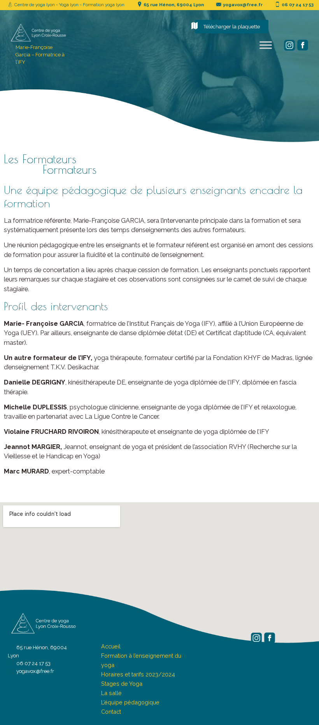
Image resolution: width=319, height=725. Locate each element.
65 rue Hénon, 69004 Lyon (174, 4)
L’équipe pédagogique (130, 702)
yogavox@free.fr (243, 4)
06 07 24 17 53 (298, 4)
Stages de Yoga (121, 683)
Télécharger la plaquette (231, 27)
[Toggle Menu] (265, 45)
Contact (111, 711)
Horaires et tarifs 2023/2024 (138, 674)
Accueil (111, 646)
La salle (111, 693)
